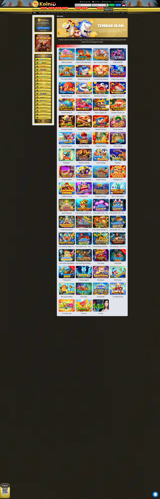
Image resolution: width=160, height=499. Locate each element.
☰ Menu (5, 486)
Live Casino (92, 9)
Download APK (85, 1)
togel (85, 9)
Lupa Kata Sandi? (119, 1)
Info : (35, 12)
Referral (117, 9)
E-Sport (51, 9)
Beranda (36, 9)
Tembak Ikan (108, 9)
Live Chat (97, 1)
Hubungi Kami (107, 1)
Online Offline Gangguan (44, 120)
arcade (71, 9)
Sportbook (44, 9)
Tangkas (100, 9)
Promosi (124, 9)
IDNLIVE (64, 9)
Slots (58, 9)
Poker (78, 9)
